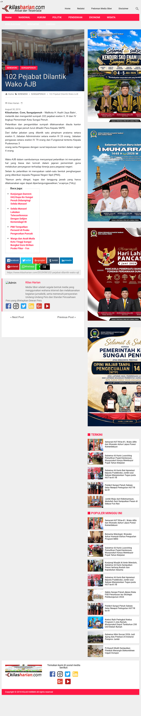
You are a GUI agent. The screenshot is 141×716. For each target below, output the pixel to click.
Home (67, 8)
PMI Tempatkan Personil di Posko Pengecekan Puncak (21, 230)
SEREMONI (33, 24)
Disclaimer (123, 8)
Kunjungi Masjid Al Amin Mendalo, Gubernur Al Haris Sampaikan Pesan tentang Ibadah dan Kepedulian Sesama (121, 566)
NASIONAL (24, 17)
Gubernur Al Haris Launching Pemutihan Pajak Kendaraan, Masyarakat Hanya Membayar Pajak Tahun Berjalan (119, 459)
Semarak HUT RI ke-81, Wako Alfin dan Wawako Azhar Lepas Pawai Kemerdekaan (121, 444)
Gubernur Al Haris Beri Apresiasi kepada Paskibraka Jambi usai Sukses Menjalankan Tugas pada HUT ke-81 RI (120, 474)
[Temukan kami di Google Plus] (39, 306)
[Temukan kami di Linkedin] (31, 306)
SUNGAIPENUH (28, 68)
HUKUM (41, 17)
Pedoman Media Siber (101, 8)
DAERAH (50, 24)
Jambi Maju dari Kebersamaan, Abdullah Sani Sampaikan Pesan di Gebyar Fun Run (121, 501)
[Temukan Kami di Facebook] (8, 306)
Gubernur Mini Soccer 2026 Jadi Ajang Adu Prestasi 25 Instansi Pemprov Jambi (120, 636)
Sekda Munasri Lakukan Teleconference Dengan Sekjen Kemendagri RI (19, 215)
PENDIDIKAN (75, 17)
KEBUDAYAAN (12, 24)
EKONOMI (94, 17)
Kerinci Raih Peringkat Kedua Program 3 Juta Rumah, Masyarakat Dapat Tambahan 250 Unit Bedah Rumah (121, 623)
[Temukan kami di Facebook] (52, 674)
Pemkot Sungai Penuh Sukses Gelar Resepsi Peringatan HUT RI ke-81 (120, 487)
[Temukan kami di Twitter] (23, 306)
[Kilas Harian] (23, 676)
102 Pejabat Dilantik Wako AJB (35, 80)
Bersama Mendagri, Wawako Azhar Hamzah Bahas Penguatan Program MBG (120, 536)
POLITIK (57, 17)
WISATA (111, 17)
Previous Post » (66, 317)
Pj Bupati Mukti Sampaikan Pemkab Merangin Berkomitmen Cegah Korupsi (120, 650)
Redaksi (80, 8)
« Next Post (17, 317)
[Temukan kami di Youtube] (47, 306)
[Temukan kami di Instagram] (16, 306)
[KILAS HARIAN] (22, 8)
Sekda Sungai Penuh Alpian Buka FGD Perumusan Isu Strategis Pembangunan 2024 (120, 594)
